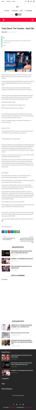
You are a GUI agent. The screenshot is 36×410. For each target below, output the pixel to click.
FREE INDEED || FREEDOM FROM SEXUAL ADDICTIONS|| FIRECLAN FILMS (21, 251)
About (13, 1)
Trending (29, 10)
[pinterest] (33, 1)
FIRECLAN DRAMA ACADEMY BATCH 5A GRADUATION (21, 267)
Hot (22, 10)
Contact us (8, 1)
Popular (15, 10)
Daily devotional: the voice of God (20, 332)
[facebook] (26, 1)
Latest (7, 10)
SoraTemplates (12, 407)
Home (3, 1)
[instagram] (31, 1)
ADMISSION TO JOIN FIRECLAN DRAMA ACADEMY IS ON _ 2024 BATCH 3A (21, 326)
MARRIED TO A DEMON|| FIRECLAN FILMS (22, 258)
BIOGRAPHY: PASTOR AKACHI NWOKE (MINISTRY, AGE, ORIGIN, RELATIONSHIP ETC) (21, 342)
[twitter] (28, 1)
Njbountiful (4, 32)
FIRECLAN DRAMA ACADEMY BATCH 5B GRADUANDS (21, 356)
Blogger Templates (28, 407)
